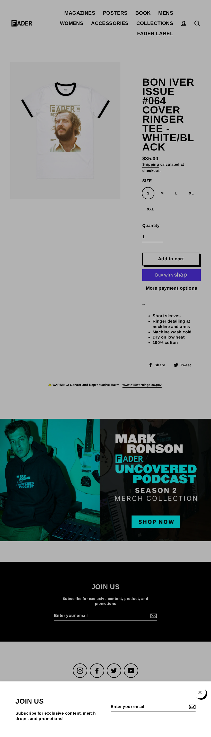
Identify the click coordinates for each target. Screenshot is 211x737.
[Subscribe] (191, 707)
